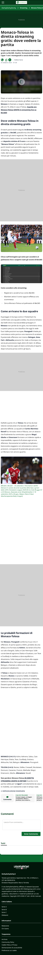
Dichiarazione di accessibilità (12, 948)
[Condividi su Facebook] (6, 59)
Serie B (4, 909)
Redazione (5, 926)
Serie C (4, 912)
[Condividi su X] (9, 59)
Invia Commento (31, 834)
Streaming (23, 8)
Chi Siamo (5, 929)
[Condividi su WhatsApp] (2, 59)
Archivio (4, 939)
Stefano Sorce (18, 60)
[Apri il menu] (3, 2)
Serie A (4, 907)
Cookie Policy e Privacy (9, 945)
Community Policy (8, 942)
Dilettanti (5, 915)
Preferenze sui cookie (9, 950)
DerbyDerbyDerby (9, 8)
